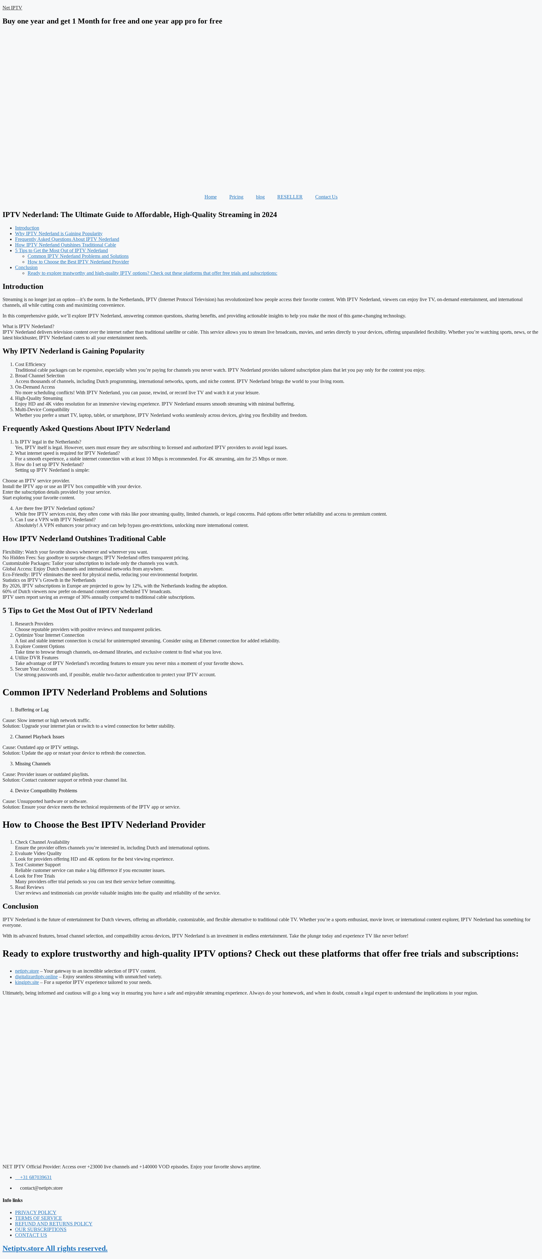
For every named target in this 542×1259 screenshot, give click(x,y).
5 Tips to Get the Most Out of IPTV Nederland (61, 250)
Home (211, 196)
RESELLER (290, 196)
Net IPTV (12, 7)
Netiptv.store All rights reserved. (55, 1248)
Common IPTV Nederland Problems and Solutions (78, 256)
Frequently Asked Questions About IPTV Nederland (67, 239)
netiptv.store (27, 971)
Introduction (27, 228)
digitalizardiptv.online (36, 976)
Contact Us (326, 196)
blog (260, 196)
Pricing (236, 196)
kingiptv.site (27, 982)
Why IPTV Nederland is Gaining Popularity (59, 233)
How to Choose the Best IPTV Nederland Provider (78, 261)
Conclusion (26, 267)
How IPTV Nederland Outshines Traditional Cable (65, 244)
